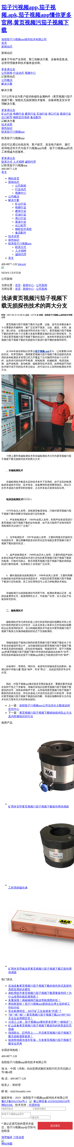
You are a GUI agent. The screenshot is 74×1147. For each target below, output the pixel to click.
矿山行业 (6, 113)
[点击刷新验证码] (59, 1117)
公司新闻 (6, 72)
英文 (4, 172)
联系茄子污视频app (13, 131)
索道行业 (65, 113)
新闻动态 (6, 46)
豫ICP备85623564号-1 (14, 1101)
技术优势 (6, 124)
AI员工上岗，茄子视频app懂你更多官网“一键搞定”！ (40, 1021)
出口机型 (6, 117)
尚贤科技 (34, 1104)
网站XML (7, 1104)
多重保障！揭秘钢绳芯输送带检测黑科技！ (34, 1000)
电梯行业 (18, 113)
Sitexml (22, 264)
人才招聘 (18, 161)
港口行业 (53, 113)
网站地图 (6, 1143)
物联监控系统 (21, 117)
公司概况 (6, 80)
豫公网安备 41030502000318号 (51, 1101)
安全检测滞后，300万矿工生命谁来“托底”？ (35, 1011)
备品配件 (35, 117)
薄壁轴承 (6, 1137)
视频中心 (30, 72)
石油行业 (41, 113)
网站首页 (13, 178)
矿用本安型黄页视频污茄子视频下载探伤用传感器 (38, 806)
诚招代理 (30, 161)
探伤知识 (6, 128)
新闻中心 (28, 285)
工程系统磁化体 (18, 887)
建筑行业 (30, 113)
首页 (4, 42)
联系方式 (6, 161)
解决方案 (6, 83)
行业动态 (18, 72)
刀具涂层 (18, 1137)
